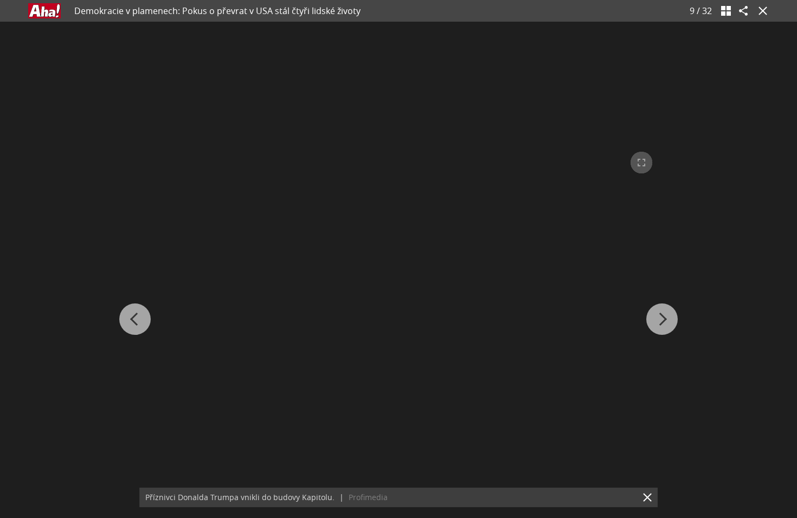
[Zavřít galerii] (760, 10)
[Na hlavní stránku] (44, 10)
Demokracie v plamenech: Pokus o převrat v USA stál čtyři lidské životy (217, 11)
